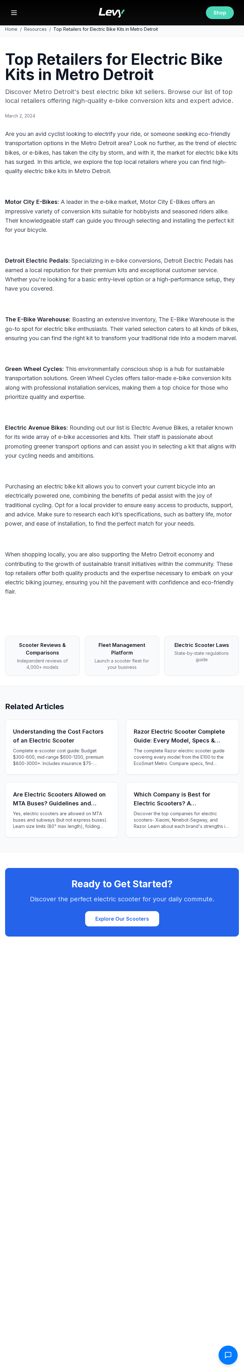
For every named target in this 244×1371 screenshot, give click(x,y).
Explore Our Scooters (122, 919)
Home (11, 29)
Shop (220, 13)
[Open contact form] (228, 1355)
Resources (35, 29)
